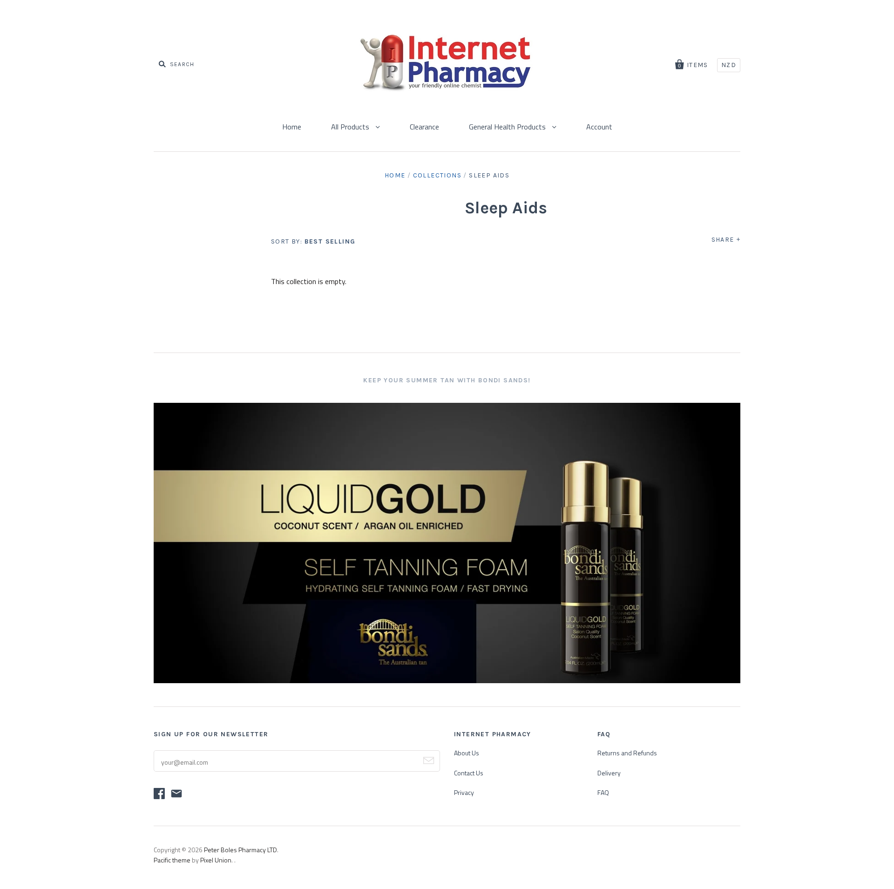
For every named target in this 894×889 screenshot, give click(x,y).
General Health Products (508, 126)
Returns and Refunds (627, 753)
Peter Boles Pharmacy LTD (240, 850)
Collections (437, 175)
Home (291, 126)
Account (599, 126)
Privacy (464, 792)
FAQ (603, 792)
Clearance (424, 126)
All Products (351, 126)
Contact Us (468, 773)
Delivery (609, 773)
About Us (466, 753)
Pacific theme (172, 860)
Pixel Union (215, 860)
